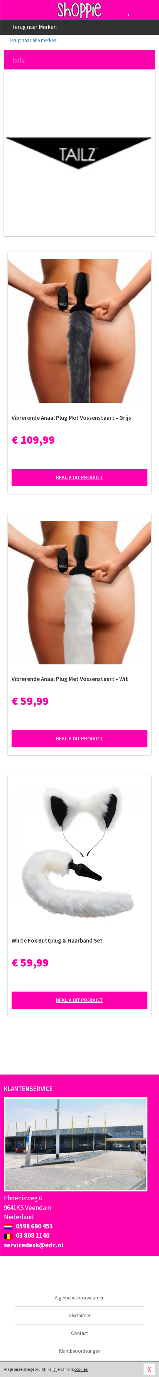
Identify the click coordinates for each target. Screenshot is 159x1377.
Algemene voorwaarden (80, 1297)
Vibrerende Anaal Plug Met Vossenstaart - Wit (70, 679)
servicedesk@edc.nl (33, 1245)
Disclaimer (79, 1315)
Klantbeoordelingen (79, 1351)
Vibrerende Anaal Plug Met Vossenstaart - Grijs (71, 417)
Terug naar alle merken (32, 40)
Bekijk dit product (79, 477)
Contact (79, 1333)
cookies (81, 1369)
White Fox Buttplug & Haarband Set (57, 940)
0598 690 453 (34, 1226)
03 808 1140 (32, 1235)
